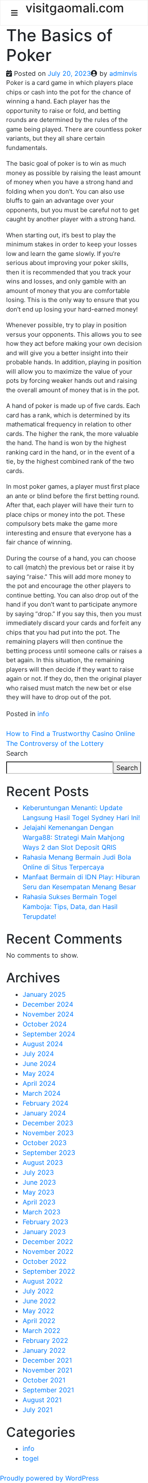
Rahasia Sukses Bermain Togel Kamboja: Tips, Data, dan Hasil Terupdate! (70, 907)
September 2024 (49, 1034)
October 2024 (45, 1024)
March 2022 (41, 1330)
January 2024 (44, 1113)
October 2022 (45, 1261)
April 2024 (39, 1083)
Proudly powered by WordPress (49, 1478)
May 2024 (38, 1073)
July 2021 (38, 1410)
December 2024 (48, 1004)
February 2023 (45, 1222)
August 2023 (43, 1162)
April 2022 (39, 1321)
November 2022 (48, 1251)
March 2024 (41, 1093)
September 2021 (48, 1390)
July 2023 (38, 1172)
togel (31, 1458)
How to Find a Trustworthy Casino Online (70, 733)
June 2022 (39, 1301)
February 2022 (45, 1340)
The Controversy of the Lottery (55, 743)
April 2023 (39, 1202)
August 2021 (42, 1400)
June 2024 (39, 1063)
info (43, 714)
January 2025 (44, 994)
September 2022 (49, 1271)
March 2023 (41, 1212)
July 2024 (38, 1054)
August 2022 (43, 1281)
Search (17, 753)
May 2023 (38, 1192)
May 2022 (38, 1311)
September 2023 (49, 1152)
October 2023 (45, 1143)
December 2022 (48, 1241)
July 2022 (38, 1291)
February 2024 (45, 1103)
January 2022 (44, 1350)
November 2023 (48, 1133)
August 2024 (43, 1044)
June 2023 (39, 1182)
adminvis (123, 73)
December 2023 (48, 1123)
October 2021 (44, 1380)
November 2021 (47, 1370)
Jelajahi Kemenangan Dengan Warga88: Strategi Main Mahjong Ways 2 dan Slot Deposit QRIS (74, 837)
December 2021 (47, 1360)
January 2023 (44, 1232)
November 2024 (48, 1014)
